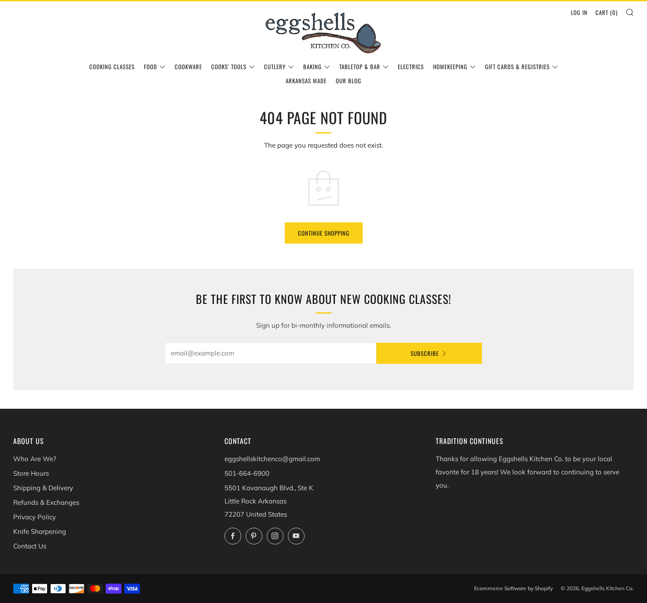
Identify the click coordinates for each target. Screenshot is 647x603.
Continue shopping (323, 233)
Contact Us (29, 546)
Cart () (607, 12)
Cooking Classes (112, 66)
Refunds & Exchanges (46, 502)
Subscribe (425, 353)
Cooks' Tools (228, 66)
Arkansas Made (306, 80)
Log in (579, 12)
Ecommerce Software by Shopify (513, 588)
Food (150, 66)
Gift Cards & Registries (517, 66)
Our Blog (348, 80)
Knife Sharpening (39, 531)
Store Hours (31, 473)
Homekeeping (450, 66)
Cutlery (275, 66)
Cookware (188, 66)
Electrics (411, 66)
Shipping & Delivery (43, 488)
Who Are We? (34, 459)
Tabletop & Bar (359, 66)
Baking (312, 66)
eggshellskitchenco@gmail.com (272, 459)
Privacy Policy (34, 517)
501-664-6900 (246, 473)
